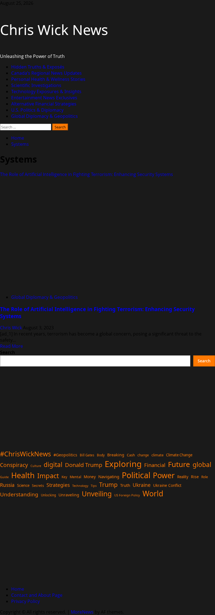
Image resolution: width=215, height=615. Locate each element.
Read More (11, 346)
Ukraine (142, 485)
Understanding (19, 494)
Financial (154, 464)
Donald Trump (83, 465)
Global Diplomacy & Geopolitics (44, 116)
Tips (94, 485)
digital (53, 464)
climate (157, 454)
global (202, 464)
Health (23, 475)
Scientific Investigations (36, 85)
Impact (48, 475)
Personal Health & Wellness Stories (48, 79)
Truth (125, 485)
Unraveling (69, 494)
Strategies (58, 485)
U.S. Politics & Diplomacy (37, 110)
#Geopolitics (65, 454)
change (143, 455)
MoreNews (82, 612)
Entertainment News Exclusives (44, 98)
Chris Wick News (54, 29)
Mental (75, 477)
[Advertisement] (107, 406)
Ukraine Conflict (167, 485)
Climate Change (179, 454)
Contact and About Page (36, 595)
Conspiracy (14, 465)
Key (64, 477)
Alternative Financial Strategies (43, 104)
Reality (182, 476)
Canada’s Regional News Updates (46, 73)
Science (23, 485)
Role (204, 477)
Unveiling (97, 493)
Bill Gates (87, 455)
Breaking (115, 454)
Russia (7, 485)
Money (90, 476)
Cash (131, 454)
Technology (80, 486)
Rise (195, 476)
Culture (36, 466)
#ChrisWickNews (25, 453)
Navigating (108, 476)
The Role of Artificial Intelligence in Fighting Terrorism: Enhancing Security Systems (86, 174)
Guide (4, 477)
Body (101, 455)
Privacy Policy (25, 601)
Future (179, 464)
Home (17, 589)
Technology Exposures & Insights (46, 91)
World (152, 494)
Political (136, 475)
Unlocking (48, 495)
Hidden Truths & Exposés (37, 67)
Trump (108, 484)
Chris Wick (11, 328)
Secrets (38, 485)
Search (7, 352)
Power (164, 475)
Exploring (123, 464)
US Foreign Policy (127, 495)
